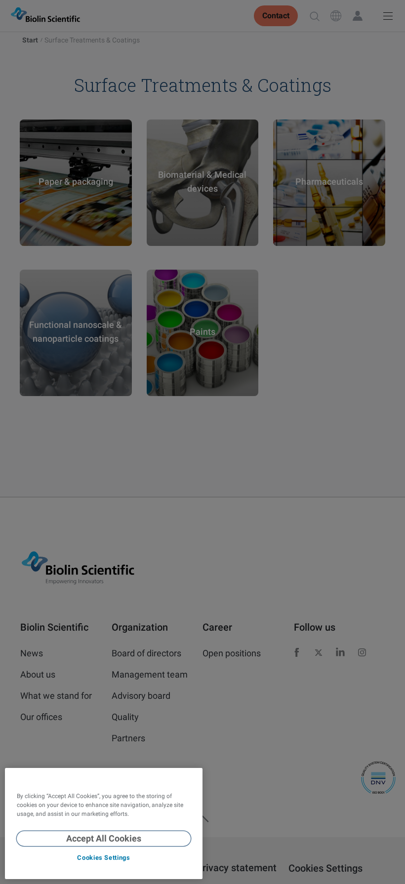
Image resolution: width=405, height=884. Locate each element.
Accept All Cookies (103, 838)
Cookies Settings (103, 857)
